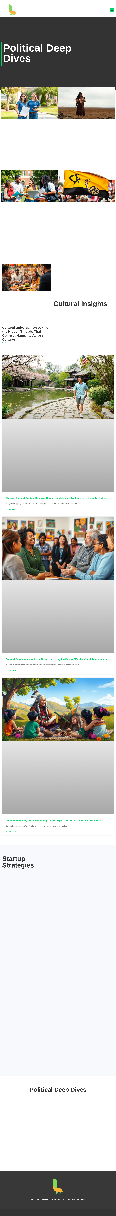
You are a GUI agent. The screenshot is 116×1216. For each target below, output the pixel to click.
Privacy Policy (58, 1200)
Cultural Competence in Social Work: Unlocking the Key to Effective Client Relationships (56, 659)
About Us (35, 1200)
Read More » (6, 343)
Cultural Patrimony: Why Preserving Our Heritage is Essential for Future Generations (54, 820)
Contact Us (45, 1200)
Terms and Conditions (75, 1200)
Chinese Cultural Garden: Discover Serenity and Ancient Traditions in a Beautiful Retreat (56, 498)
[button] (112, 10)
